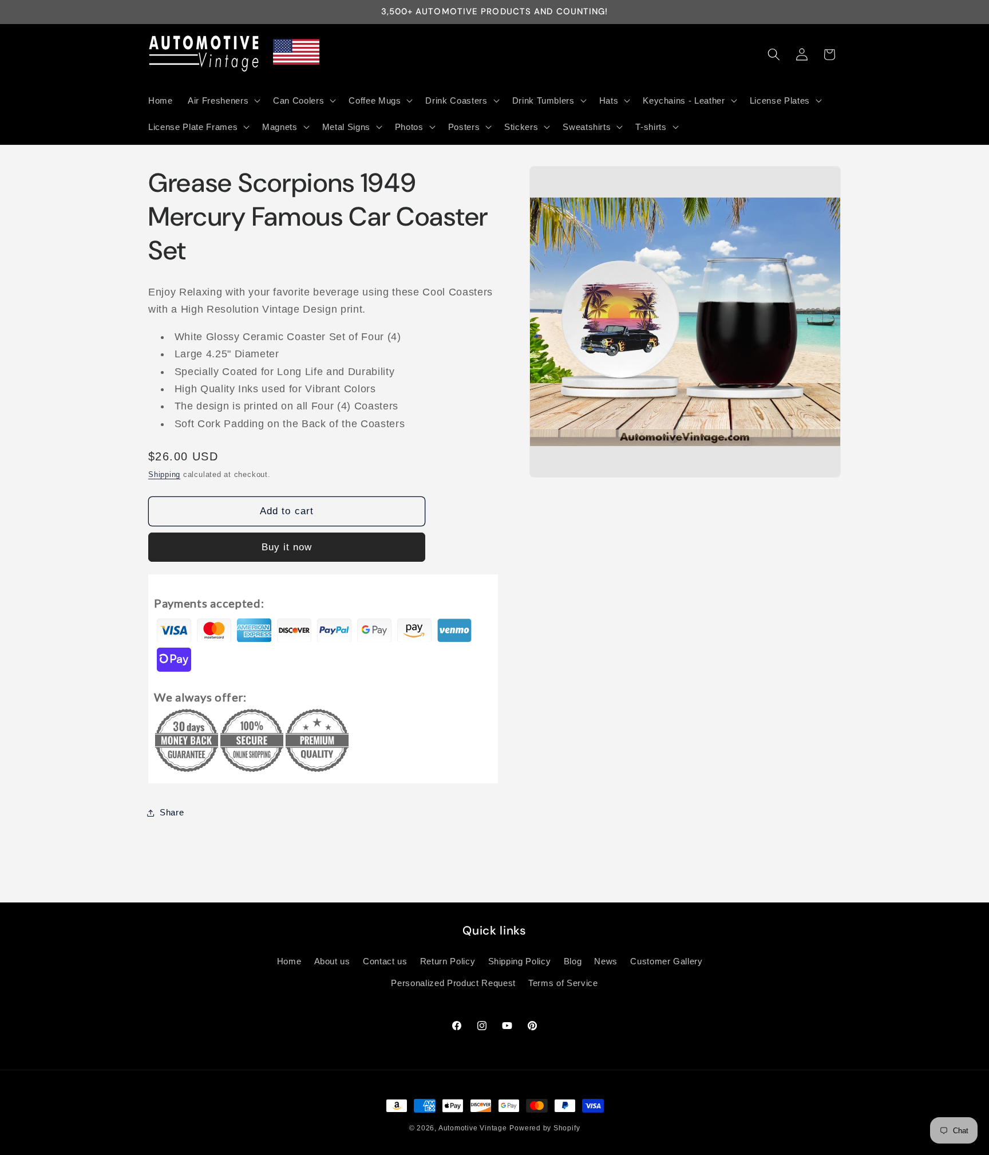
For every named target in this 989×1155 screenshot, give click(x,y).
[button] (223, 100)
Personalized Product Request (453, 983)
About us (332, 961)
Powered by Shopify (544, 1128)
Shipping (164, 474)
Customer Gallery (666, 961)
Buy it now (287, 547)
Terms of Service (563, 983)
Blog (573, 961)
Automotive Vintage (472, 1128)
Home (289, 961)
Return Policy (448, 961)
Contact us (385, 961)
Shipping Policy (519, 961)
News (606, 961)
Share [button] (172, 812)
